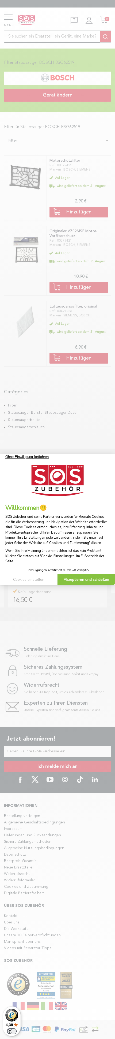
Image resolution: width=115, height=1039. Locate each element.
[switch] (12, 1031)
